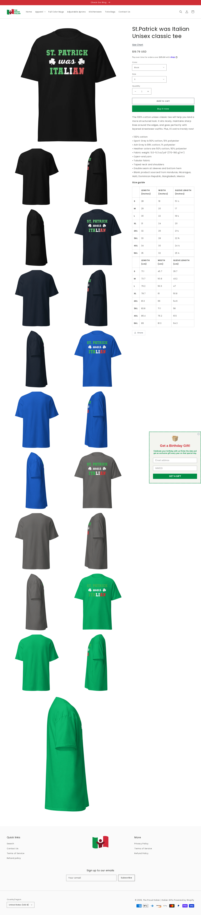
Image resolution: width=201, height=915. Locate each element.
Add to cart (163, 100)
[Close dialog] (198, 434)
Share (140, 333)
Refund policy (14, 858)
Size (134, 74)
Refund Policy (141, 853)
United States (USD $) (19, 904)
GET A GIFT (175, 476)
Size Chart (137, 44)
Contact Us (12, 848)
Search (10, 843)
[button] (181, 12)
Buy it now (163, 108)
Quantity (136, 86)
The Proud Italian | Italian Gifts (158, 900)
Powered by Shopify (184, 900)
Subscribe (126, 877)
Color (134, 62)
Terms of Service (15, 853)
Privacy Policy (141, 843)
